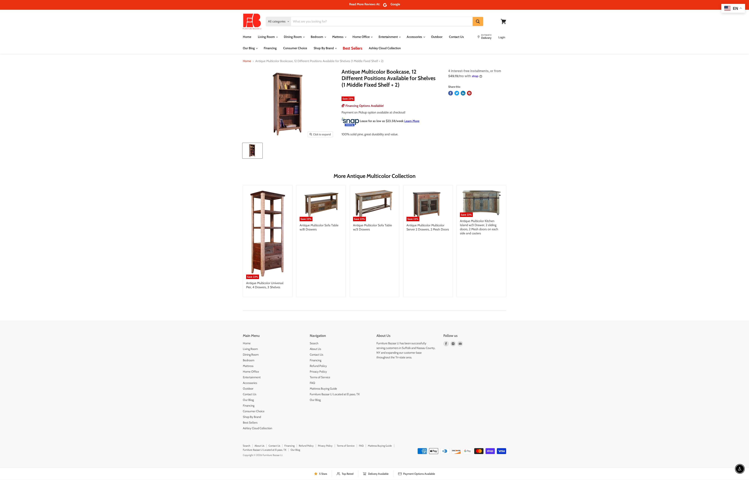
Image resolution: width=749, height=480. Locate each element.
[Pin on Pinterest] (469, 93)
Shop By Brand (324, 48)
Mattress (338, 37)
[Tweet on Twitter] (456, 93)
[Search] (478, 21)
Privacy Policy (318, 371)
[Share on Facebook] (450, 93)
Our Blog (249, 48)
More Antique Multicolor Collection (374, 176)
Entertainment (388, 37)
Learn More (411, 121)
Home (247, 37)
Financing (270, 48)
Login (501, 37)
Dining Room (293, 37)
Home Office (361, 37)
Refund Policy (318, 366)
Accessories (415, 37)
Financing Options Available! (364, 106)
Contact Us (456, 37)
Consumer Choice (295, 48)
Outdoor (436, 37)
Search (314, 343)
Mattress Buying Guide (323, 388)
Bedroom (317, 37)
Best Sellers (352, 48)
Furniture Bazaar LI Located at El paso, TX (335, 394)
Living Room (267, 37)
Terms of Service (320, 377)
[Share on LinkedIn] (463, 93)
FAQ (312, 383)
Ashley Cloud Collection (385, 48)
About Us (315, 349)
